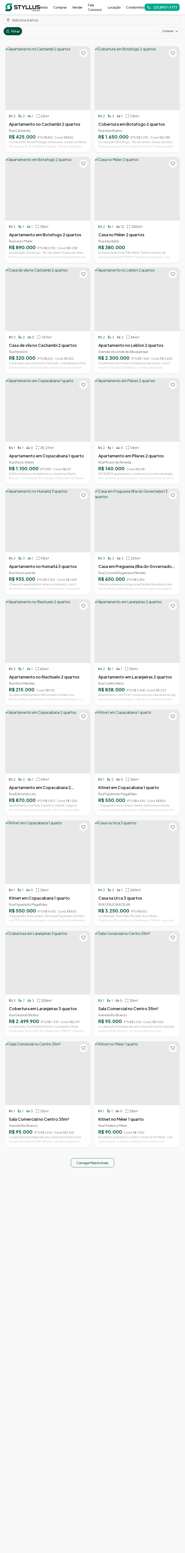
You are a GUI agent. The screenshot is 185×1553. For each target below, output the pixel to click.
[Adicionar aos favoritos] (83, 53)
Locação (114, 7)
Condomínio (135, 7)
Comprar (60, 7)
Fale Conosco (95, 7)
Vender (77, 7)
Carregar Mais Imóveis (92, 1163)
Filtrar (15, 31)
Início (44, 7)
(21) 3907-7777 (165, 7)
